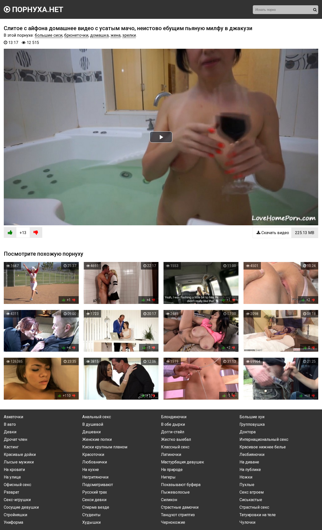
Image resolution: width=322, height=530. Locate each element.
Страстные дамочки (179, 507)
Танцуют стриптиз (178, 514)
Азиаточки (13, 416)
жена (115, 35)
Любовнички (94, 462)
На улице (12, 477)
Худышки (91, 522)
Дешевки (91, 432)
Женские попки (97, 439)
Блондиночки (173, 416)
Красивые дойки (20, 454)
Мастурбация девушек (182, 462)
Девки (10, 432)
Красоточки (93, 454)
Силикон (169, 499)
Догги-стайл (172, 432)
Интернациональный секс (263, 439)
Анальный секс (96, 416)
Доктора (247, 432)
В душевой (92, 424)
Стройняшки (15, 514)
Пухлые (246, 484)
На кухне (90, 469)
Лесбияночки (251, 454)
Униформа (13, 522)
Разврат (11, 492)
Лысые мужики (19, 462)
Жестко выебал (176, 439)
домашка (99, 35)
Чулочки (247, 522)
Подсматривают (97, 484)
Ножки (245, 477)
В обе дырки (173, 424)
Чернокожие (173, 522)
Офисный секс (17, 484)
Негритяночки (95, 477)
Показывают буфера (180, 484)
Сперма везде (95, 507)
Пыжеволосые (175, 492)
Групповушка (252, 424)
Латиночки (171, 454)
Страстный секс (254, 507)
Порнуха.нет (36, 9)
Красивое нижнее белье (262, 447)
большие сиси (48, 35)
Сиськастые (250, 499)
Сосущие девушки (21, 507)
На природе (172, 469)
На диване (249, 462)
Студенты (91, 514)
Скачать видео (287, 232)
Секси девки (94, 499)
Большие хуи (251, 416)
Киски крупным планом (104, 447)
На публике (250, 469)
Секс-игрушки (17, 499)
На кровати (14, 469)
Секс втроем (251, 492)
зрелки (129, 35)
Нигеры (168, 477)
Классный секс (175, 447)
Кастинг (11, 447)
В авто (10, 424)
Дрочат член (15, 439)
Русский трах (94, 492)
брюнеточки (76, 35)
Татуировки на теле (257, 514)
